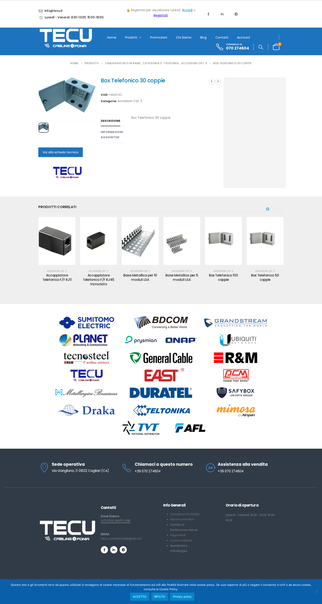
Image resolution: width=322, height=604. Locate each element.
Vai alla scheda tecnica (60, 152)
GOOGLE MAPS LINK (116, 520)
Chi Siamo (183, 37)
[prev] (212, 81)
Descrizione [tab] (110, 121)
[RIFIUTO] (316, 591)
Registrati (161, 15)
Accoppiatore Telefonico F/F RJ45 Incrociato (57, 280)
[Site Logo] (65, 38)
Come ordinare (181, 540)
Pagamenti (178, 535)
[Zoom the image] (67, 522)
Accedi (187, 10)
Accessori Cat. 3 (130, 101)
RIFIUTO (159, 596)
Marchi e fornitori (182, 519)
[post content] (57, 241)
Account (243, 37)
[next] (218, 81)
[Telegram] (236, 14)
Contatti (221, 37)
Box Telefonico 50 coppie (223, 277)
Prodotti (131, 37)
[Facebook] (208, 14)
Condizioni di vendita (185, 514)
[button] (261, 47)
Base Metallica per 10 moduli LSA (98, 277)
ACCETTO (139, 596)
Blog (203, 37)
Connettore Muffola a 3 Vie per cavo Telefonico (265, 280)
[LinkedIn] (222, 14)
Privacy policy (182, 596)
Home (111, 37)
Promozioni (158, 37)
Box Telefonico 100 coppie (181, 277)
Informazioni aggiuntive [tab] (112, 134)
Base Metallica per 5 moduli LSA (140, 277)
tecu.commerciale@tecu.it (121, 538)
